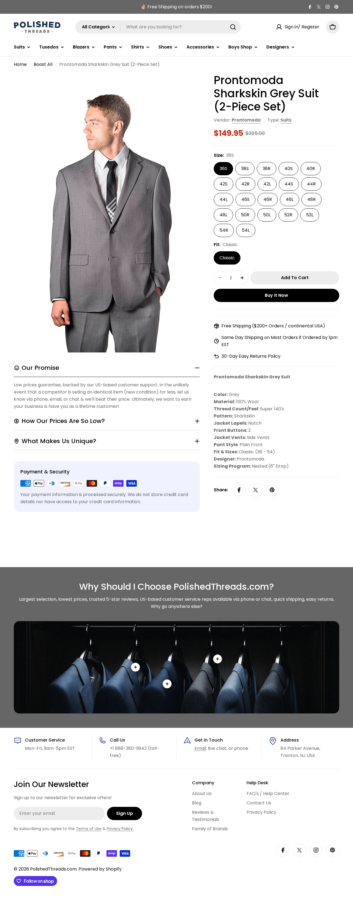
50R (245, 215)
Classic (227, 258)
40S (288, 168)
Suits (286, 120)
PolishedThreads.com (53, 869)
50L (267, 215)
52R (288, 215)
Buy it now (276, 295)
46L (289, 199)
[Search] (233, 27)
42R (245, 184)
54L (246, 230)
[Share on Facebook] (239, 490)
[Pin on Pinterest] (272, 490)
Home (20, 64)
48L (223, 215)
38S (245, 168)
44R (311, 184)
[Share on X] (255, 490)
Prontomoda (246, 120)
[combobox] (158, 27)
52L (309, 215)
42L (267, 184)
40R (310, 168)
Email (200, 748)
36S (223, 168)
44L (224, 199)
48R (311, 199)
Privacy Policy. (120, 828)
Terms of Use (88, 828)
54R (224, 230)
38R (267, 168)
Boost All (43, 64)
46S (245, 199)
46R (267, 199)
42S (224, 184)
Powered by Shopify (100, 869)
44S (289, 184)
